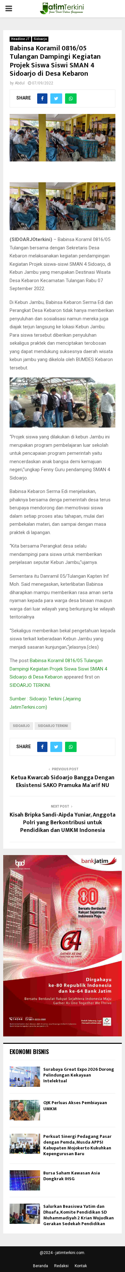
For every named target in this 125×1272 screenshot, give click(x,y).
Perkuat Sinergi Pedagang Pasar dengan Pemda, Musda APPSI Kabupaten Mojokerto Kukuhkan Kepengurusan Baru (77, 1145)
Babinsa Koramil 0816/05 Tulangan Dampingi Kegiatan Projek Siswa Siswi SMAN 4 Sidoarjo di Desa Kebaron (58, 669)
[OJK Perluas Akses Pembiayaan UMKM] (25, 1110)
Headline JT (20, 39)
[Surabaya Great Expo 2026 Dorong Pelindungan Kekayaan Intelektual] (25, 1077)
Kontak (81, 1266)
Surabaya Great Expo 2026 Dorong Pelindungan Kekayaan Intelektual (78, 1075)
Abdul (20, 83)
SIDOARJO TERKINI (30, 685)
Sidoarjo (40, 39)
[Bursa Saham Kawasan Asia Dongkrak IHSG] (25, 1180)
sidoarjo (21, 726)
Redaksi (61, 1266)
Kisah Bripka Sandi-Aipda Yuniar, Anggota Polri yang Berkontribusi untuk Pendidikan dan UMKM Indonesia (62, 822)
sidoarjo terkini (53, 726)
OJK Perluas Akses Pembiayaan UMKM (75, 1105)
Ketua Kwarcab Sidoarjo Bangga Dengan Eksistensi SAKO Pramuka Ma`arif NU (62, 781)
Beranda (40, 1266)
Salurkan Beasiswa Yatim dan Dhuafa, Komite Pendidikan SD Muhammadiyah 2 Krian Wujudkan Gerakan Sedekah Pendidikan (78, 1215)
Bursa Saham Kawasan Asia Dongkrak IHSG (71, 1175)
